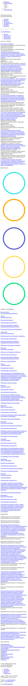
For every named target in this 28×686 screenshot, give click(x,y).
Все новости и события (7, 43)
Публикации (7, 673)
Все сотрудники (5, 312)
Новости (6, 20)
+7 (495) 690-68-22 (5, 31)
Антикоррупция (8, 23)
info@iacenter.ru (9, 684)
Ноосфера (6, 24)
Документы (7, 22)
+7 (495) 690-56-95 (8, 681)
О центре (6, 19)
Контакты (6, 26)
